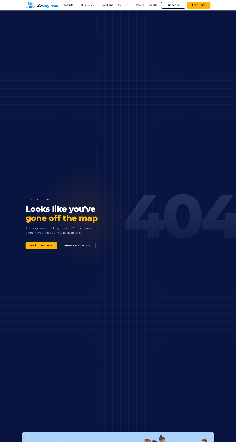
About (153, 5)
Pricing (140, 5)
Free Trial (198, 5)
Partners (123, 5)
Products (67, 5)
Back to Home (39, 245)
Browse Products (75, 245)
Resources (87, 5)
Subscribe (173, 5)
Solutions (107, 5)
